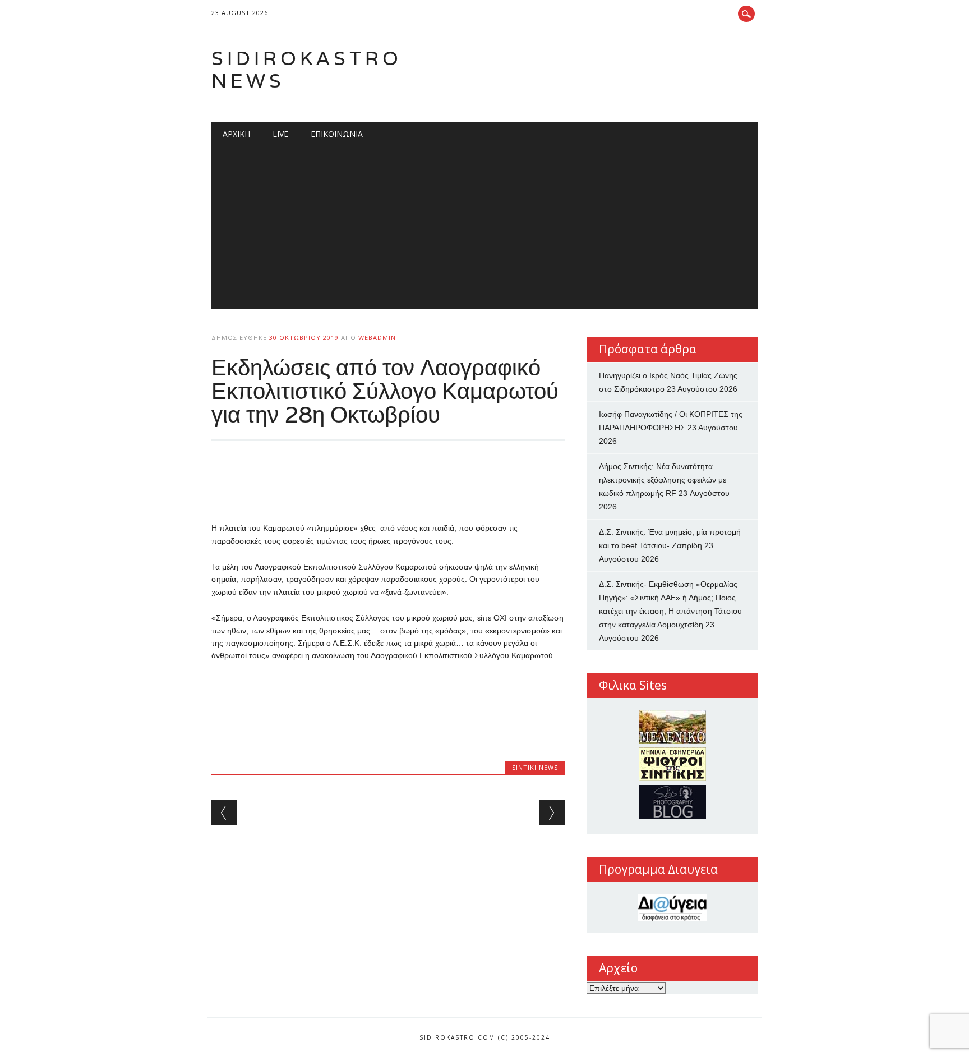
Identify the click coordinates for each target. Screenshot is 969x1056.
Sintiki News (535, 767)
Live (280, 133)
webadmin (377, 337)
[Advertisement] (484, 230)
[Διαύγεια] (672, 907)
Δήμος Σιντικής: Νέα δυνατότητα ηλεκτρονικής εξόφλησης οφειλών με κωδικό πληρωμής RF (662, 480)
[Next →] (552, 812)
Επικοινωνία (337, 133)
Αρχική (236, 133)
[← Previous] (224, 812)
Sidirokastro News (306, 69)
